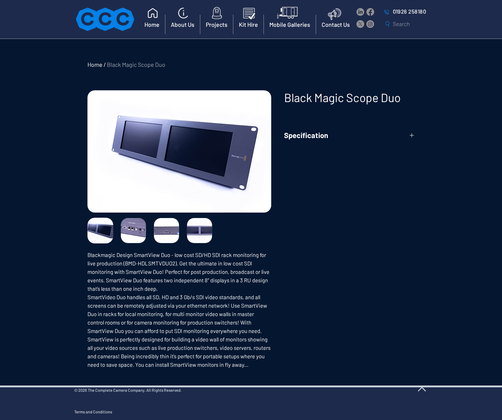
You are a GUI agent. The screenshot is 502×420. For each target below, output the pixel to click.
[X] (360, 24)
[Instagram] (370, 24)
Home (95, 64)
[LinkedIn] (360, 12)
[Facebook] (370, 12)
